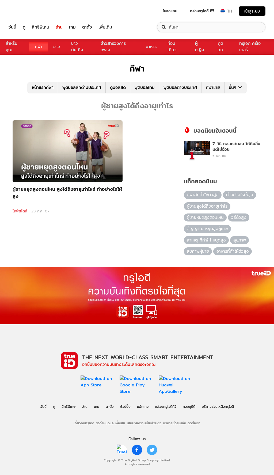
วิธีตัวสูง (238, 217)
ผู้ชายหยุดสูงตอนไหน (205, 217)
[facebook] (137, 450)
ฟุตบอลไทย (145, 87)
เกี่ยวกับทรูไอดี (84, 423)
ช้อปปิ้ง (125, 406)
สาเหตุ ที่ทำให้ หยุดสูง (206, 240)
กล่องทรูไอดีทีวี (165, 406)
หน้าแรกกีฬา (43, 87)
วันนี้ (12, 27)
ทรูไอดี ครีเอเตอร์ (250, 46)
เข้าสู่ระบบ (252, 11)
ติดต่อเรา (194, 423)
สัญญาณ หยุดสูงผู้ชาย (207, 228)
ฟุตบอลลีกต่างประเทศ (81, 87)
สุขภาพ (239, 240)
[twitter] (152, 450)
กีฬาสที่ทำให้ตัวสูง (203, 194)
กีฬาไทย (213, 87)
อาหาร (151, 46)
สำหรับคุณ (11, 46)
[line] (122, 450)
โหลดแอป (170, 11)
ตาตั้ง (87, 27)
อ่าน (59, 27)
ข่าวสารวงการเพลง (113, 46)
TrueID (25, 11)
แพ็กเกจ (143, 406)
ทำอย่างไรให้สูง (239, 194)
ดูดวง (220, 46)
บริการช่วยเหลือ (174, 423)
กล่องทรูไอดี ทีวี (202, 11)
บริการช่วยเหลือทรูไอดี (218, 406)
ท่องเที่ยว (172, 46)
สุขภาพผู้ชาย (198, 251)
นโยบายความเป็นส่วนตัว (144, 423)
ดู (24, 27)
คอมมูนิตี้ (189, 406)
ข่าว (56, 46)
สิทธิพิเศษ (40, 27)
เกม (72, 27)
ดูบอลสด (118, 87)
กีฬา (38, 46)
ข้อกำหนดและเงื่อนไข (110, 423)
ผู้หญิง (199, 46)
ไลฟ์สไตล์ (20, 211)
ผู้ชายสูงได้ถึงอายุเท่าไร (207, 206)
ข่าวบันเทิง (77, 46)
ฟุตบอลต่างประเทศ (180, 87)
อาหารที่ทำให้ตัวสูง (232, 251)
